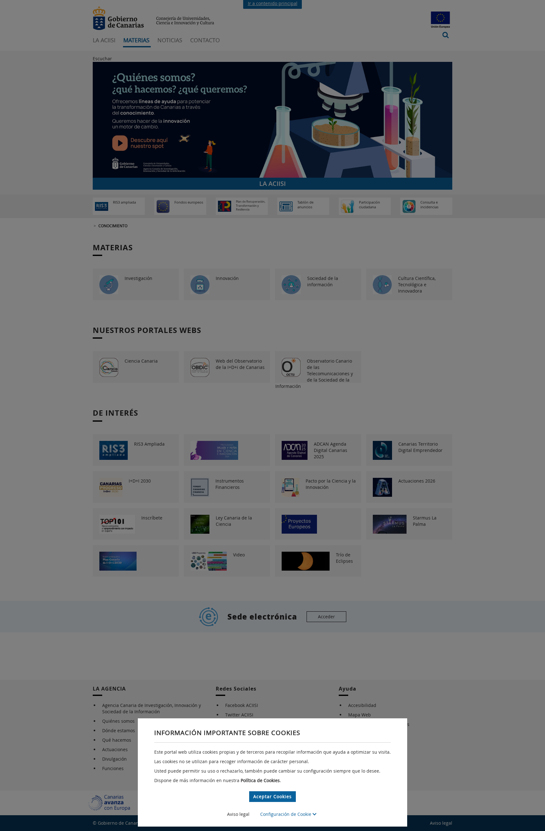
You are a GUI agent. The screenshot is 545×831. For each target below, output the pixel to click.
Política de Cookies (260, 780)
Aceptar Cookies (272, 796)
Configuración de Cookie (286, 814)
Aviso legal (238, 814)
